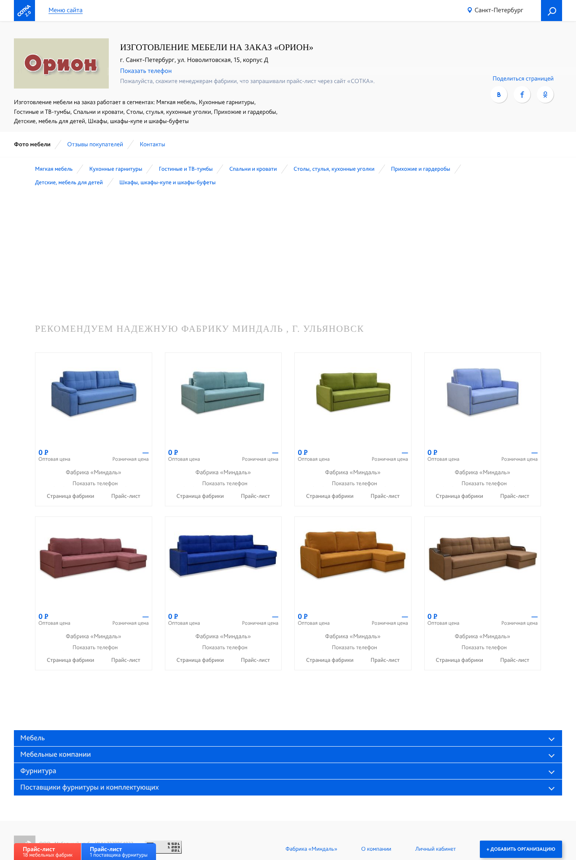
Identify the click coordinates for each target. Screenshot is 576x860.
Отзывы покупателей (95, 144)
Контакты (152, 144)
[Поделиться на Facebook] (522, 94)
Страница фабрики (71, 496)
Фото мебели (32, 144)
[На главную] (24, 10)
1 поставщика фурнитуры (119, 851)
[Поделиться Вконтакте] (498, 94)
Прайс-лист (125, 496)
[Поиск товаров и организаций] (551, 10)
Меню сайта (65, 10)
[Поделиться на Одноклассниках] (545, 94)
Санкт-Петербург (498, 10)
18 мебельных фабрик (48, 851)
